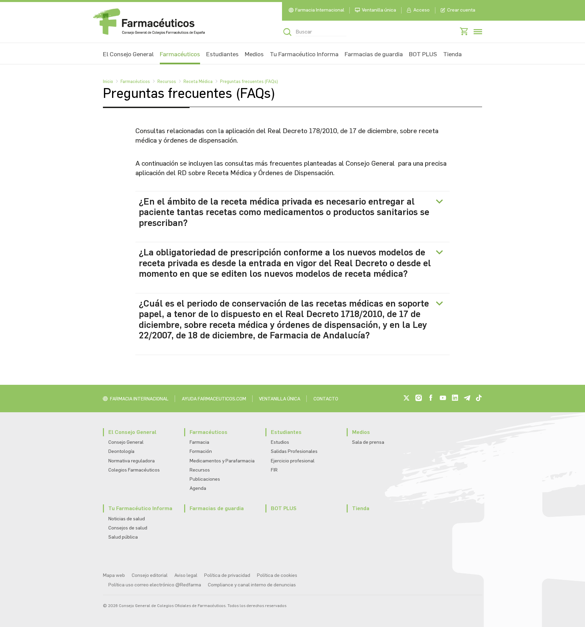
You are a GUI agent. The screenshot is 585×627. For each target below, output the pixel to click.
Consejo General (126, 442)
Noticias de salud (126, 519)
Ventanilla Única (279, 399)
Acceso (421, 10)
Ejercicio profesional (293, 461)
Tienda (452, 54)
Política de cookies (277, 575)
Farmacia (199, 442)
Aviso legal (185, 575)
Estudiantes (222, 54)
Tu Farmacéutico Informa (304, 54)
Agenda (198, 488)
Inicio (108, 81)
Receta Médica (198, 81)
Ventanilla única (379, 10)
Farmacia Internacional (319, 10)
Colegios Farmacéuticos (134, 470)
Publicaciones (205, 479)
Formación (201, 451)
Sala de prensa (368, 442)
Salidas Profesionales (294, 451)
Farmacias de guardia (374, 54)
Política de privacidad (227, 575)
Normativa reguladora (131, 461)
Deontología (121, 451)
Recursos (166, 81)
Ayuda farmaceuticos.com (214, 399)
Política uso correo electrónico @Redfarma (154, 585)
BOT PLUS (423, 54)
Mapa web (114, 575)
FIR (274, 470)
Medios (254, 54)
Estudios (280, 442)
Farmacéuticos (180, 54)
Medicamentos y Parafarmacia (222, 461)
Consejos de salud (127, 528)
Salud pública (123, 537)
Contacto (325, 399)
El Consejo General (128, 54)
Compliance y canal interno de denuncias (252, 585)
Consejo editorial (150, 575)
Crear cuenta (461, 10)
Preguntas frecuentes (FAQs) (249, 81)
